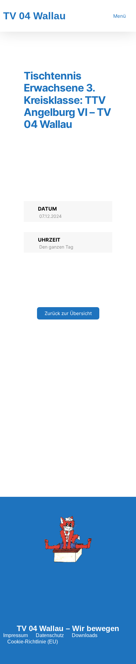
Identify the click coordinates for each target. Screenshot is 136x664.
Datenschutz (50, 635)
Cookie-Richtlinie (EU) (32, 641)
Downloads (84, 635)
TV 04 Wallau (34, 16)
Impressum (15, 635)
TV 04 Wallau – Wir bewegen (68, 628)
